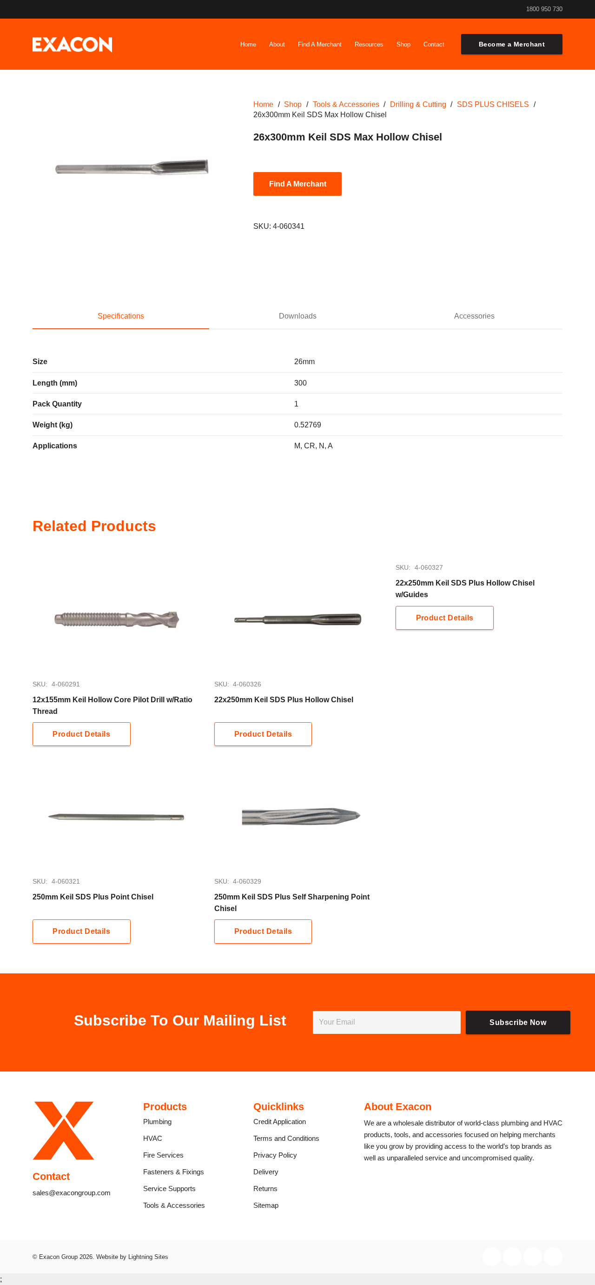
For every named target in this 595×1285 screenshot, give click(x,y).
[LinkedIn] (485, 9)
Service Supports (169, 1188)
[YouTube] (501, 9)
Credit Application (279, 1121)
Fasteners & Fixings (173, 1172)
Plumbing (157, 1121)
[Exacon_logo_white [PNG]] (72, 44)
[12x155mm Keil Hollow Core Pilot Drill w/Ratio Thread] (116, 618)
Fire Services (163, 1155)
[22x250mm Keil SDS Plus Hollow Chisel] (297, 618)
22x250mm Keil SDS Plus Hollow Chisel (283, 700)
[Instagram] (470, 9)
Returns (265, 1188)
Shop (293, 104)
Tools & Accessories (346, 104)
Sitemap (265, 1205)
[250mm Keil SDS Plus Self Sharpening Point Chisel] (297, 816)
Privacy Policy (275, 1155)
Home (263, 104)
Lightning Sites (148, 1256)
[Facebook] (454, 9)
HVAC (152, 1138)
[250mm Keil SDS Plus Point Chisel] (116, 816)
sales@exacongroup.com (72, 1193)
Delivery (265, 1172)
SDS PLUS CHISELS (493, 104)
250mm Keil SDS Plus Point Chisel (93, 897)
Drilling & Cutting (418, 104)
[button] (290, 44)
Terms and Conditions (286, 1138)
